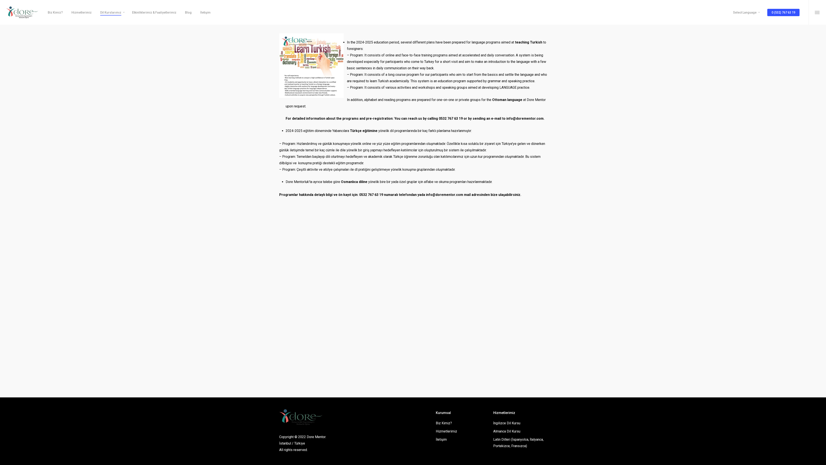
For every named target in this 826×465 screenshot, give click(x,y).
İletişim (441, 439)
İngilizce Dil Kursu (506, 423)
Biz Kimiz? (444, 423)
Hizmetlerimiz (446, 431)
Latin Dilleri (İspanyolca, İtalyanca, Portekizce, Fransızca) (518, 442)
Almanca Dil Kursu (506, 431)
